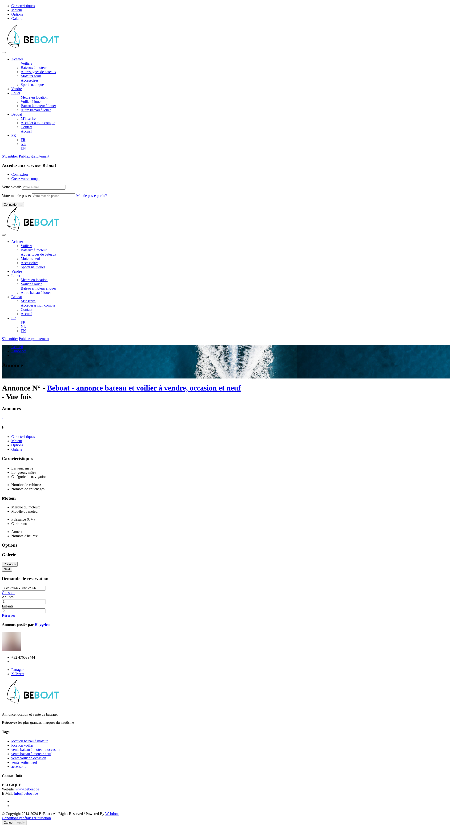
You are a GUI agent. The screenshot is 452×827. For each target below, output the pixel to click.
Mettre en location (34, 97)
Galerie (16, 19)
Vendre (16, 89)
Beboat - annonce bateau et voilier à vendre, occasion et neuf (144, 388)
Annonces (18, 351)
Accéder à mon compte (38, 123)
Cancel (8, 822)
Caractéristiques (23, 6)
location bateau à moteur (29, 741)
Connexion (19, 174)
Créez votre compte (25, 179)
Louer (15, 93)
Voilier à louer (31, 102)
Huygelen (42, 625)
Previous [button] (10, 564)
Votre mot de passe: (17, 196)
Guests (8, 593)
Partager (17, 670)
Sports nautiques (33, 85)
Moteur (16, 10)
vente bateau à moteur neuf (31, 754)
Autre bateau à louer (36, 110)
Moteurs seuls (31, 76)
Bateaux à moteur (34, 68)
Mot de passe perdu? (91, 196)
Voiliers (26, 63)
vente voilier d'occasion (28, 758)
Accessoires (29, 80)
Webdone (112, 814)
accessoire (18, 767)
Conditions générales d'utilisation (26, 818)
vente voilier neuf (24, 762)
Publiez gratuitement (34, 156)
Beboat (16, 114)
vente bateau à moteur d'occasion (35, 750)
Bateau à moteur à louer (38, 106)
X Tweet (17, 674)
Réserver (8, 615)
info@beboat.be (26, 793)
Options (17, 14)
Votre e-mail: (12, 187)
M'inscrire (28, 118)
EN (23, 148)
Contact (26, 127)
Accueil (26, 131)
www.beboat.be (27, 789)
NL (23, 144)
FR (13, 135)
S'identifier (10, 156)
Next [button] (7, 569)
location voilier (22, 745)
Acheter (17, 59)
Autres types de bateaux (38, 72)
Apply (21, 822)
